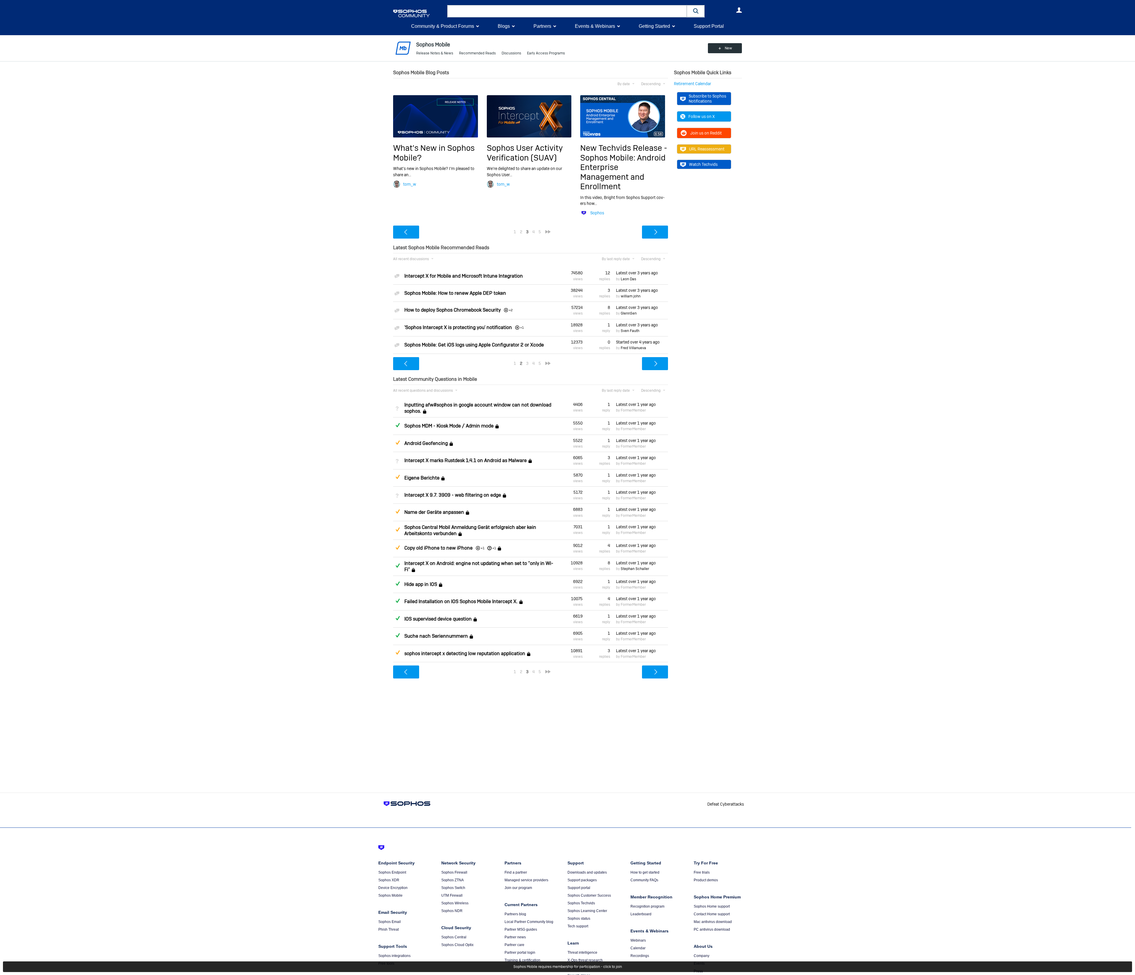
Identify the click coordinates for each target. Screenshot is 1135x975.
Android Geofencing (426, 443)
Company (701, 956)
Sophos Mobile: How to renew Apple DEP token (455, 293)
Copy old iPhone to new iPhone (438, 548)
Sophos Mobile (390, 895)
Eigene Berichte (422, 478)
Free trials (702, 872)
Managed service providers (526, 880)
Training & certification (522, 960)
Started (638, 342)
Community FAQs (644, 880)
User (739, 10)
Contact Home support (712, 914)
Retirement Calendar (692, 83)
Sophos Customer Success (589, 895)
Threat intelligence (582, 952)
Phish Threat (388, 929)
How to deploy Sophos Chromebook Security (452, 310)
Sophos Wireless (454, 903)
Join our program (518, 888)
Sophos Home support (712, 906)
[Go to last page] (548, 232)
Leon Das (628, 279)
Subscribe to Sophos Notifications (707, 98)
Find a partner (516, 872)
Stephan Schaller (635, 568)
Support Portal (709, 26)
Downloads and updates (587, 872)
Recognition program (647, 906)
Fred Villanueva (633, 348)
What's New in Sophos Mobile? (434, 153)
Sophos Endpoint (392, 872)
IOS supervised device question (438, 619)
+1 (494, 548)
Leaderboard (640, 914)
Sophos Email (389, 922)
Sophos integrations (394, 956)
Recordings (639, 956)
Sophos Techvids (581, 903)
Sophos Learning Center (587, 911)
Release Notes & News (434, 53)
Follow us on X (701, 116)
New (728, 48)
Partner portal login (520, 952)
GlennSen (629, 313)
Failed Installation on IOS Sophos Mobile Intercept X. (461, 602)
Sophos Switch (453, 888)
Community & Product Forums (442, 26)
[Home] (419, 13)
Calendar (638, 948)
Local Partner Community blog (529, 922)
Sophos (597, 213)
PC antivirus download (712, 929)
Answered (397, 425)
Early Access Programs (546, 53)
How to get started (644, 872)
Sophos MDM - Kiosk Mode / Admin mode (449, 426)
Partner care (514, 945)
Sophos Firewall (454, 872)
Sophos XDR (388, 880)
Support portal (579, 888)
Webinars (638, 940)
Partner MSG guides (521, 929)
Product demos (706, 880)
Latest (637, 273)
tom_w (409, 184)
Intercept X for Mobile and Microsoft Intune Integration (463, 276)
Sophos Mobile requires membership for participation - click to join (567, 966)
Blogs (504, 26)
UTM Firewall (452, 895)
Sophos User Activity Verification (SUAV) (525, 153)
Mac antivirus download (713, 922)
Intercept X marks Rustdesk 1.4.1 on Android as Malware (465, 460)
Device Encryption (393, 888)
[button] (696, 11)
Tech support (578, 926)
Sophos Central (453, 937)
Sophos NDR (452, 911)
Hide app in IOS (420, 584)
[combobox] (567, 11)
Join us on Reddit (706, 133)
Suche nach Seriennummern (436, 636)
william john (631, 296)
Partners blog (515, 914)
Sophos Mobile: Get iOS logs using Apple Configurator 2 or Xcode (474, 345)
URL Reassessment (706, 149)
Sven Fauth (630, 330)
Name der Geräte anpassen (434, 512)
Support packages (582, 880)
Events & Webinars (595, 26)
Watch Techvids (703, 164)
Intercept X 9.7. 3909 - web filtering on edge (452, 495)
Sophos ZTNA (452, 880)
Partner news (515, 937)
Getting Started (654, 26)
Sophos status (579, 918)
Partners (542, 26)
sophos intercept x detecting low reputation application (464, 653)
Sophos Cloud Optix (457, 945)
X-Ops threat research (585, 960)
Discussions (511, 53)
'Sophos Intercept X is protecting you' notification (458, 327)
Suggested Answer (397, 442)
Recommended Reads (477, 53)
